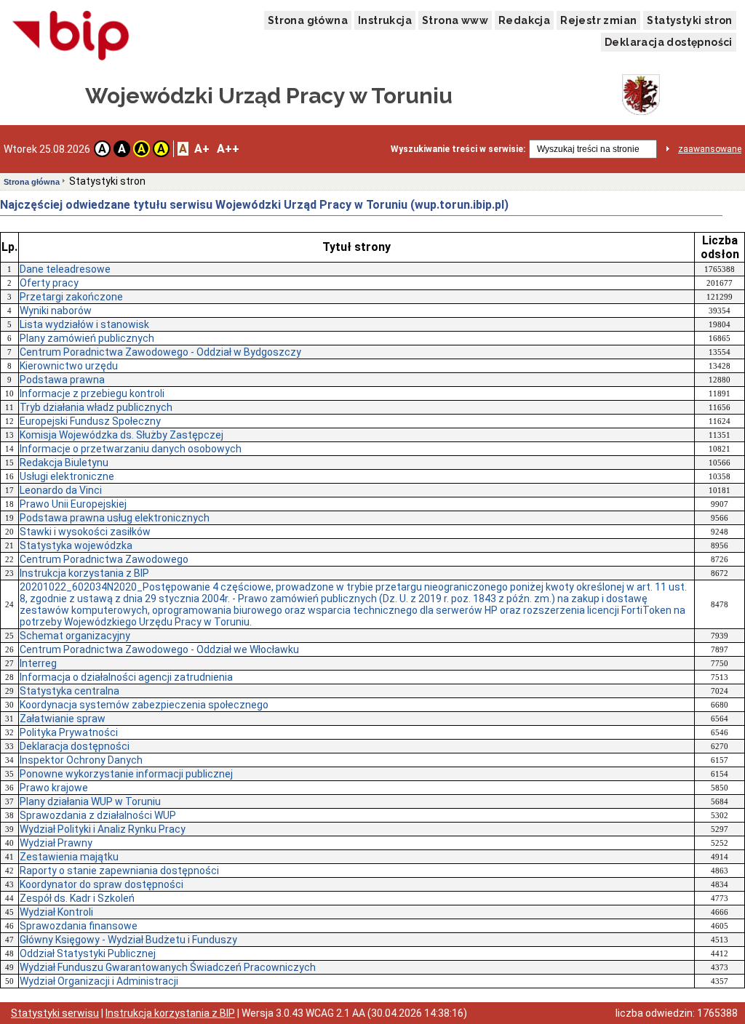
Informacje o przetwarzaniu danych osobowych (131, 449)
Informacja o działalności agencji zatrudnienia (126, 677)
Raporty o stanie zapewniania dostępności (119, 870)
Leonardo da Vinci (61, 490)
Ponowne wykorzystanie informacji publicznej (126, 774)
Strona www (455, 20)
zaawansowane (709, 149)
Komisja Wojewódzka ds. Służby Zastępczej (121, 435)
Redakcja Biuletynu (64, 462)
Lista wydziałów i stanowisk (84, 324)
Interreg (38, 663)
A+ (202, 149)
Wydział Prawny (56, 843)
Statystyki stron (689, 20)
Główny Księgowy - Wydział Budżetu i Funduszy (128, 939)
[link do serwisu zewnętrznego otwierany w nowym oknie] (71, 36)
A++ (228, 149)
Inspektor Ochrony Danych (81, 760)
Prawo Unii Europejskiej (73, 504)
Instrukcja (385, 20)
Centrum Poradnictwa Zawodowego (104, 559)
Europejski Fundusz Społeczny (90, 421)
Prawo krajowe (54, 787)
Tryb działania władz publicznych (96, 407)
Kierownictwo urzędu (69, 366)
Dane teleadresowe (65, 269)
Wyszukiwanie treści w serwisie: (458, 149)
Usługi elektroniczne (67, 476)
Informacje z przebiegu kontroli (92, 393)
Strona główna (308, 20)
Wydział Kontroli (56, 912)
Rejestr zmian (598, 20)
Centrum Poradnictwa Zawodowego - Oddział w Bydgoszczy (160, 352)
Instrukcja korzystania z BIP (84, 573)
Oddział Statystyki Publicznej (88, 953)
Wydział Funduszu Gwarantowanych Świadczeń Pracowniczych (168, 967)
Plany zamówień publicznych (87, 338)
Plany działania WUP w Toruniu (90, 801)
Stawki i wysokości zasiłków (85, 531)
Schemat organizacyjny (75, 635)
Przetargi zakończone (71, 297)
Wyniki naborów (56, 310)
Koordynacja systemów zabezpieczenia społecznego (144, 705)
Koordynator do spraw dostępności (101, 884)
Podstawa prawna (62, 379)
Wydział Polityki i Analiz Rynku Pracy (103, 829)
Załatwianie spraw (62, 718)
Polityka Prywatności (69, 732)
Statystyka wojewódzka (76, 545)
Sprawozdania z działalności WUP (98, 815)
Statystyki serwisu (55, 1013)
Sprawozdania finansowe (79, 926)
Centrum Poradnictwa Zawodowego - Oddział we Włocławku (159, 649)
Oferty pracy (49, 283)
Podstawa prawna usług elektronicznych (115, 518)
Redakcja (524, 20)
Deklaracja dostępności (669, 42)
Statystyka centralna (69, 691)
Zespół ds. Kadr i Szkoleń (77, 898)
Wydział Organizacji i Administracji (99, 981)
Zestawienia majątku (69, 857)
